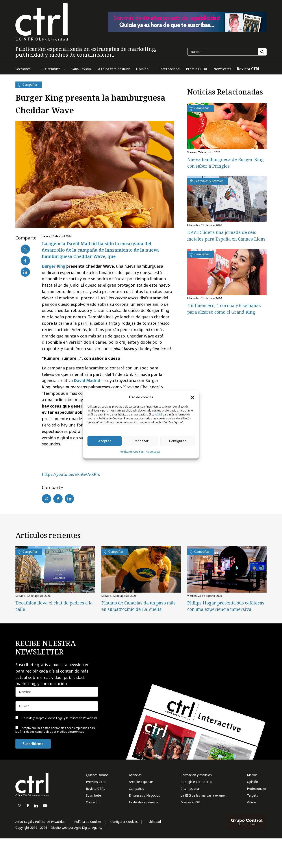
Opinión (252, 782)
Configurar (177, 441)
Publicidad (154, 821)
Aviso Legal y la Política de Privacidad (72, 718)
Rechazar (141, 441)
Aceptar (104, 441)
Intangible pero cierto (196, 782)
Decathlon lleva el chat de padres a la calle (54, 606)
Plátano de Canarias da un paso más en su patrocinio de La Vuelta (138, 606)
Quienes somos (97, 775)
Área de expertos (141, 782)
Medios (252, 775)
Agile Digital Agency (88, 827)
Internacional (190, 788)
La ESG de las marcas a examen (203, 795)
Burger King (53, 266)
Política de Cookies (132, 452)
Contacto (93, 802)
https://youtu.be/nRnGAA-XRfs (71, 474)
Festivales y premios (143, 802)
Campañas (136, 788)
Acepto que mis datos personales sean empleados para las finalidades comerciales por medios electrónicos (55, 730)
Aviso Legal (153, 452)
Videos (251, 802)
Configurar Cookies (124, 821)
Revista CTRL (95, 788)
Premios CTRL (96, 782)
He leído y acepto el (59, 718)
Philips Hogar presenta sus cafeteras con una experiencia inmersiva (225, 606)
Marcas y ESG (190, 802)
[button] (192, 397)
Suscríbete (93, 795)
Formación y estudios (196, 775)
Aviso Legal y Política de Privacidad (40, 821)
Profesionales (257, 788)
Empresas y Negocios (144, 795)
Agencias (135, 775)
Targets (252, 795)
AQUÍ (158, 414)
